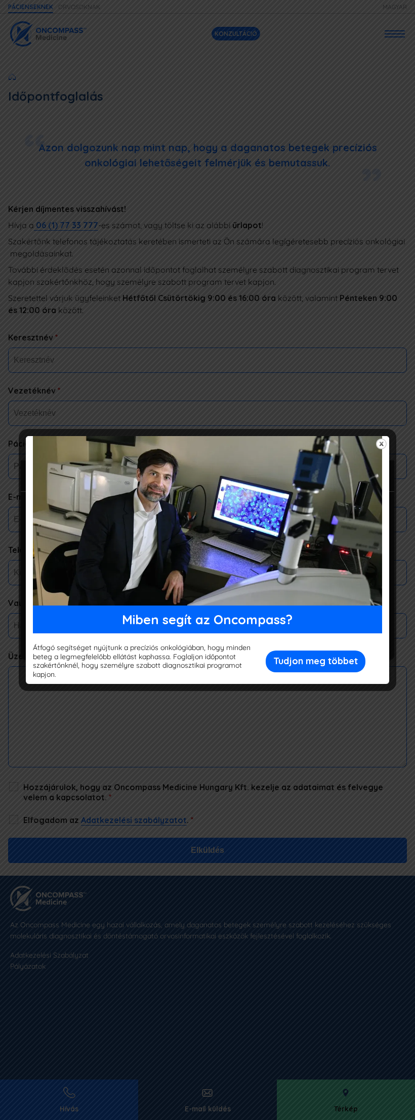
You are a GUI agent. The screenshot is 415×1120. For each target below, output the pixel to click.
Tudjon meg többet (315, 661)
